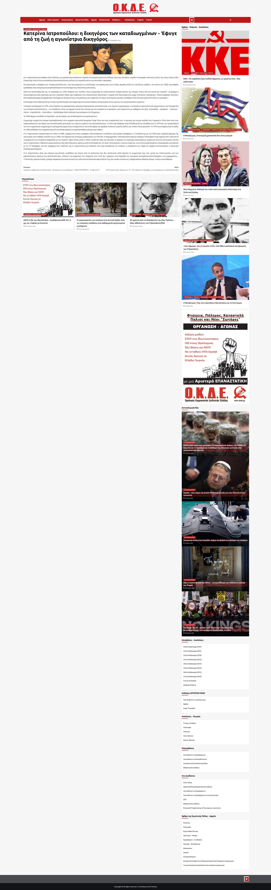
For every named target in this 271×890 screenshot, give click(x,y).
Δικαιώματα (187, 848)
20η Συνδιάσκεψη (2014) (192, 664)
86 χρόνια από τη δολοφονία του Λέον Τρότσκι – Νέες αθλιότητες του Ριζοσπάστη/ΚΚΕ (152, 222)
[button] (230, 19)
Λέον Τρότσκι (188, 736)
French (149, 20)
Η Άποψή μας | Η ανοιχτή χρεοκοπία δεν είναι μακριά (207, 135)
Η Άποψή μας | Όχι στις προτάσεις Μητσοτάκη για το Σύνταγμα (212, 302)
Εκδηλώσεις (130, 20)
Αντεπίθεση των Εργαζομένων (194, 755)
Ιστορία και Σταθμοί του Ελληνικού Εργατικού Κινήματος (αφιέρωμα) (208, 861)
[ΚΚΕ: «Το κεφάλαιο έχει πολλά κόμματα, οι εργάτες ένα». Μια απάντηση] (215, 53)
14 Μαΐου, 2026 (189, 543)
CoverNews (142, 887)
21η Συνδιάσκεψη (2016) (192, 659)
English (140, 20)
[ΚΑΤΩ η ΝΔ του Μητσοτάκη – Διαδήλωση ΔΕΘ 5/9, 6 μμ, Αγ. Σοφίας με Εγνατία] (48, 200)
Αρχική (42, 20)
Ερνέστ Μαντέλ (189, 740)
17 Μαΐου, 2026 (189, 498)
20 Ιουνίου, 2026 (189, 195)
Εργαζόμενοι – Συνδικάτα (192, 840)
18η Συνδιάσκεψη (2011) (192, 672)
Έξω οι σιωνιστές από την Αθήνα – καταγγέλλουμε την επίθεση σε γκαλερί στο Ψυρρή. (214, 584)
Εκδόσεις (116, 20)
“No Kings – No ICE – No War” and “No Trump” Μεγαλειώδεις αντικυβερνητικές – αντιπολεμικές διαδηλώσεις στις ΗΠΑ (208, 629)
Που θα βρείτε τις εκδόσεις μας (194, 700)
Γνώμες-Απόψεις (189, 723)
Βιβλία (185, 704)
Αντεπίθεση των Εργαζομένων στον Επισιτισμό (200, 795)
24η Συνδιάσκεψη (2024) (192, 647)
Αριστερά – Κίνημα (190, 835)
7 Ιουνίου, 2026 (189, 306)
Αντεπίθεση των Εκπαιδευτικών (195, 759)
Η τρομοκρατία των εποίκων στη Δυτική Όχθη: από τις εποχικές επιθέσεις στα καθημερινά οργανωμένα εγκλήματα (101, 223)
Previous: (62, 168)
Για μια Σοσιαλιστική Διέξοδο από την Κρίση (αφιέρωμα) (204, 865)
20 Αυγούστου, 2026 (83, 229)
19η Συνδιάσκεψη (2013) (192, 668)
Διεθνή (185, 852)
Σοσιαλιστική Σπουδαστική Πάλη (195, 763)
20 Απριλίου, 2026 (189, 588)
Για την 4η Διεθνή (189, 681)
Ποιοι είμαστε (53, 20)
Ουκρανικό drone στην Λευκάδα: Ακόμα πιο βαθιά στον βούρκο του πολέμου (215, 540)
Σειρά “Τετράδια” (189, 708)
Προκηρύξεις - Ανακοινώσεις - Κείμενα (35, 29)
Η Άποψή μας (206, 130)
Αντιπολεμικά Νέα (189, 442)
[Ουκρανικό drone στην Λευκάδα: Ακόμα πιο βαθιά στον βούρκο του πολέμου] (215, 524)
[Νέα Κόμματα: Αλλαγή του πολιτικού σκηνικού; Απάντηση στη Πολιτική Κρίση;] (215, 163)
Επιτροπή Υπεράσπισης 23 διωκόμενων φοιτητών (202, 808)
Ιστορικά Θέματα (136, 214)
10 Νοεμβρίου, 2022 (115, 40)
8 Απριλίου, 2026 (189, 633)
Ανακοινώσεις (67, 20)
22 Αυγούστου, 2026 (30, 226)
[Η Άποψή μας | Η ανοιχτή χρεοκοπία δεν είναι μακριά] (215, 109)
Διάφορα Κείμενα (189, 685)
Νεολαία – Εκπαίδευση (191, 844)
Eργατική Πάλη (82, 20)
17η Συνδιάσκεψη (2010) (192, 676)
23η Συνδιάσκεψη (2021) (192, 651)
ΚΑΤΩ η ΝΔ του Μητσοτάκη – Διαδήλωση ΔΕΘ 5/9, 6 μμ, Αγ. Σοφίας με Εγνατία (47, 222)
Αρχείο (94, 20)
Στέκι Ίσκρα (187, 782)
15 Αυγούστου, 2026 (190, 85)
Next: (142, 168)
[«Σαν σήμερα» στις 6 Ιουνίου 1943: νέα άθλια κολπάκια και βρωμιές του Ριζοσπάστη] (215, 220)
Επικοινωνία (104, 20)
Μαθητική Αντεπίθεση (191, 768)
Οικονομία (187, 727)
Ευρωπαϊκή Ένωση (190, 831)
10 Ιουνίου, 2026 (189, 252)
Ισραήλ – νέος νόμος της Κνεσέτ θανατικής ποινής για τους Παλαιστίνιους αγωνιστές (214, 494)
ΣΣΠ (184, 799)
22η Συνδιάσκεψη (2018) (192, 655)
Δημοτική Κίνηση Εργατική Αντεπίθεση (197, 787)
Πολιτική (186, 732)
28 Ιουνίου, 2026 (189, 139)
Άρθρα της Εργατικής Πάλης (192, 130)
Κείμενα (186, 73)
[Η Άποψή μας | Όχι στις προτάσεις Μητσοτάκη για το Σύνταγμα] (215, 277)
